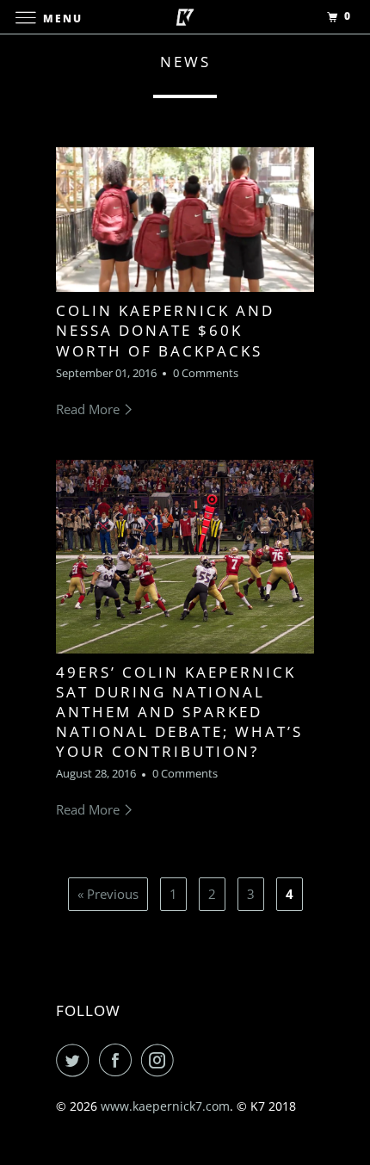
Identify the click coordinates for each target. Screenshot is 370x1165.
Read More (89, 409)
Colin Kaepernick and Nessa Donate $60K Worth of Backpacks (165, 330)
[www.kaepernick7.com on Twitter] (76, 1060)
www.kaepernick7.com (165, 1106)
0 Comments (205, 373)
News (185, 61)
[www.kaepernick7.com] (185, 17)
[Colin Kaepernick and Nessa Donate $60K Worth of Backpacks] (185, 220)
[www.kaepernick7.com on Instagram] (161, 1060)
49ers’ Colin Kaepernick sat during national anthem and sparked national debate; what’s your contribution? (179, 711)
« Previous (108, 893)
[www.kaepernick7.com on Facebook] (119, 1060)
